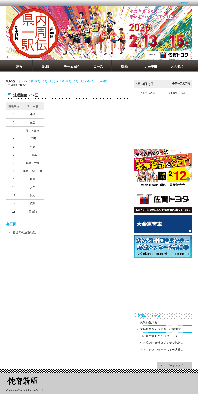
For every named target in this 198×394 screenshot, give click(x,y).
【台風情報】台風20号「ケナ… (160, 336)
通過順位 (104, 81)
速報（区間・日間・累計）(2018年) (77, 81)
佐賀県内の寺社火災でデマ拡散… (162, 342)
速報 (19, 66)
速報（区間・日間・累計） (42, 81)
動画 (124, 66)
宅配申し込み (147, 93)
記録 (45, 66)
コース (98, 66)
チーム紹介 (72, 66)
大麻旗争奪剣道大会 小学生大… (162, 329)
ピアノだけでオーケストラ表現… (162, 349)
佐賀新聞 (183, 2)
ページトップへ (176, 365)
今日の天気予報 (181, 83)
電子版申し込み (176, 93)
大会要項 (177, 66)
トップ (21, 81)
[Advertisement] (36, 273)
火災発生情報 (149, 322)
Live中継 (150, 66)
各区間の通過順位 (24, 232)
